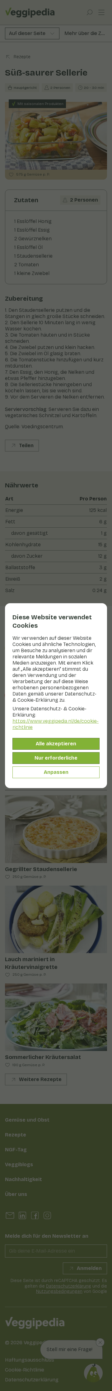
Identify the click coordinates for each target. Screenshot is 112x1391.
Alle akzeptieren (56, 744)
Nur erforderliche (56, 758)
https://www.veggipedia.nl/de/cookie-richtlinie (55, 724)
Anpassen (56, 772)
